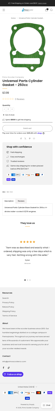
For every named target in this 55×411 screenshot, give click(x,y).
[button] (25, 280)
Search (5, 298)
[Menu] (3, 10)
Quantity (6, 105)
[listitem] (27, 3)
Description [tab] (9, 201)
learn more (42, 3)
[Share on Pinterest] (29, 138)
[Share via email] (34, 138)
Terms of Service (9, 315)
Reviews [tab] (21, 201)
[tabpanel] (27, 209)
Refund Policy (8, 307)
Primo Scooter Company (13, 77)
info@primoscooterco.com (14, 361)
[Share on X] (25, 138)
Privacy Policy (8, 302)
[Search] (51, 10)
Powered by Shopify (27, 405)
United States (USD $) (26, 387)
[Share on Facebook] (21, 138)
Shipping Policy (8, 311)
